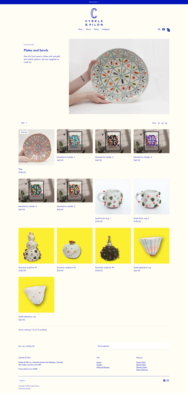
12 (159, 123)
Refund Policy (141, 364)
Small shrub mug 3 (141, 218)
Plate (20, 169)
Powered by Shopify (24, 389)
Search (99, 362)
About (88, 29)
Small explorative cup (142, 267)
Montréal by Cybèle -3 (104, 157)
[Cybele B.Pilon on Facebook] (164, 380)
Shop (80, 29)
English (22, 380)
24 (162, 123)
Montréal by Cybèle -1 (66, 157)
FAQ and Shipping (103, 367)
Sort (22, 123)
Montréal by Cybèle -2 (66, 206)
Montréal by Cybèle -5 (28, 206)
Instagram (106, 29)
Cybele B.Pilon (34, 386)
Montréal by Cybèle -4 (143, 157)
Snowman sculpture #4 (104, 267)
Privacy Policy (141, 362)
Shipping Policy (141, 367)
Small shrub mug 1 (103, 218)
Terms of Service (142, 369)
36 (166, 123)
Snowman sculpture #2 (66, 267)
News (96, 29)
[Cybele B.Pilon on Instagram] (168, 380)
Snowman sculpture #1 (28, 267)
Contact (99, 364)
